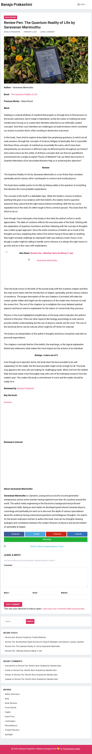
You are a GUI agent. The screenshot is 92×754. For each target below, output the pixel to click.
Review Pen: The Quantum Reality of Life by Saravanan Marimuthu (32, 646)
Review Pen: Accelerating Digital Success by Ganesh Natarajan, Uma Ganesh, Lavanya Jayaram (44, 642)
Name (7, 593)
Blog (7, 699)
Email (35, 593)
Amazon (8, 402)
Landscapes (10, 721)
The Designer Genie (71, 749)
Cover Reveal (10, 707)
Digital (7, 712)
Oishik (7, 670)
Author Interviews (12, 694)
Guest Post (9, 716)
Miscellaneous (11, 725)
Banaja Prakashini (16, 4)
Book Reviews (10, 17)
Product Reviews (12, 730)
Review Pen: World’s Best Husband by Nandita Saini (39, 666)
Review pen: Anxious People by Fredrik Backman (25, 637)
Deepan (8, 679)
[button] (81, 4)
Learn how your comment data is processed (63, 608)
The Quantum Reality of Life (24, 94)
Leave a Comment (47, 32)
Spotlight (9, 734)
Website (64, 593)
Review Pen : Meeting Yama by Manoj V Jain (51, 253)
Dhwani (8, 675)
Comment (8, 565)
